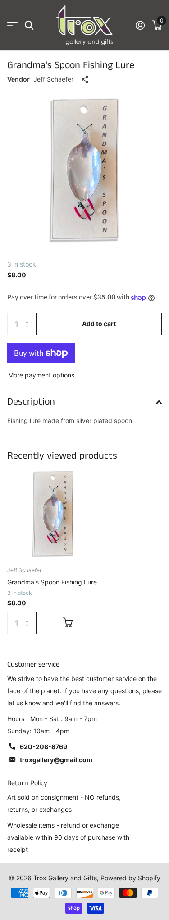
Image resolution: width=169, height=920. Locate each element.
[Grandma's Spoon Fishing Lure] (53, 513)
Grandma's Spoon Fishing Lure (52, 582)
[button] (29, 316)
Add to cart (99, 323)
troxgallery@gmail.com (56, 760)
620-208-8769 (43, 746)
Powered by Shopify (130, 878)
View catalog (12, 25)
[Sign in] (140, 25)
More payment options (41, 375)
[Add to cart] (67, 623)
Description (31, 402)
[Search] (29, 25)
